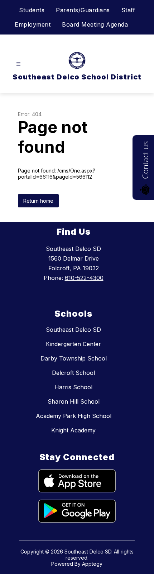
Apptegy (92, 564)
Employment (32, 24)
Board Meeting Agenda (95, 24)
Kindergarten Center (73, 344)
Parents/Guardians (83, 10)
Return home (38, 201)
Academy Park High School (73, 415)
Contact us (145, 160)
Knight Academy (73, 430)
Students (31, 10)
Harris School (73, 387)
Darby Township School (73, 358)
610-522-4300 (84, 277)
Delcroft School (73, 372)
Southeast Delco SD (73, 329)
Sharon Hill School (74, 401)
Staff (128, 10)
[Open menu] (18, 64)
